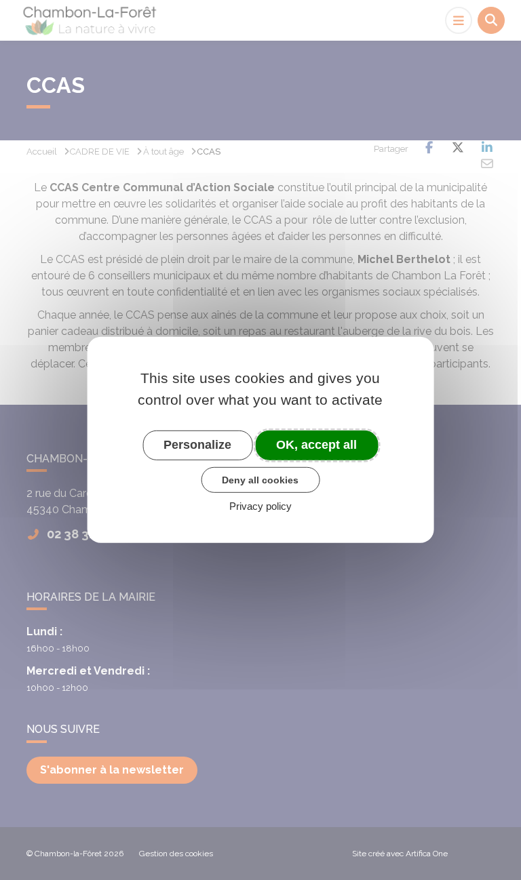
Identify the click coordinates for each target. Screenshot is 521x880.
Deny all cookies (260, 479)
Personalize (197, 445)
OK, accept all (316, 445)
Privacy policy (260, 506)
